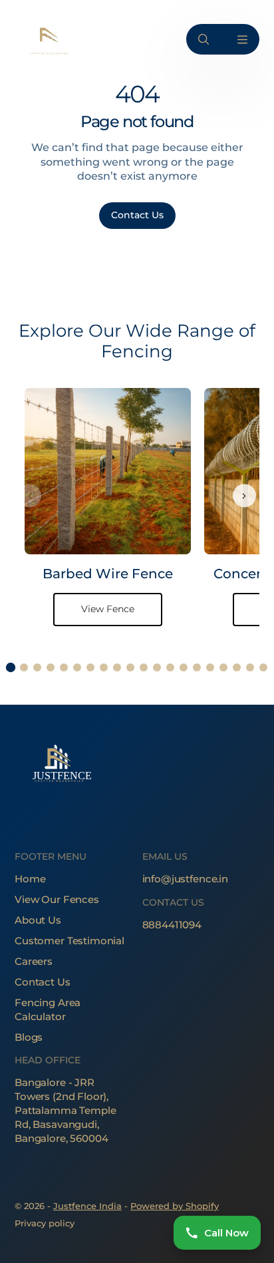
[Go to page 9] (117, 667)
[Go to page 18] (237, 667)
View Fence (107, 609)
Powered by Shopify (174, 1205)
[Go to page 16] (210, 667)
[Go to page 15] (197, 667)
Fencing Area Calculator (47, 1009)
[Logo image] (48, 40)
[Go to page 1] (10, 666)
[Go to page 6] (77, 667)
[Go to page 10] (130, 667)
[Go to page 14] (184, 667)
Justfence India (87, 1205)
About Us (38, 920)
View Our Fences (57, 899)
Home (30, 878)
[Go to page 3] (37, 667)
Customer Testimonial (69, 940)
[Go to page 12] (157, 667)
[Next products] (244, 496)
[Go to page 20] (263, 667)
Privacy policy (44, 1223)
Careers (34, 961)
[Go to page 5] (64, 667)
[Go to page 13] (170, 667)
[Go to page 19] (250, 667)
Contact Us (42, 982)
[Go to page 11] (144, 667)
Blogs (29, 1037)
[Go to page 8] (104, 667)
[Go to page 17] (223, 667)
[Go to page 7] (90, 667)
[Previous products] (29, 496)
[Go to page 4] (51, 667)
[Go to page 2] (24, 667)
